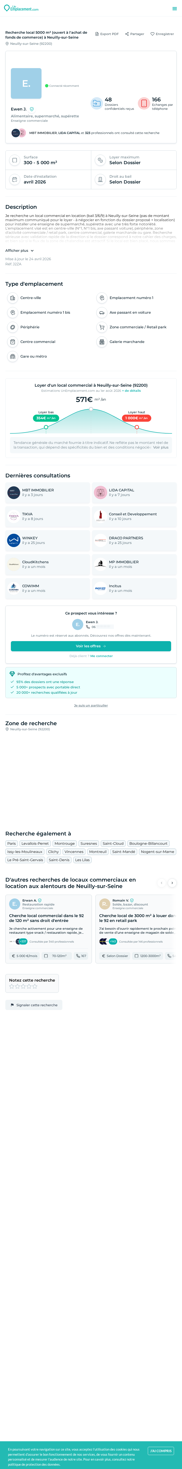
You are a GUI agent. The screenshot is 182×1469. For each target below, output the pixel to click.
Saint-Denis (59, 860)
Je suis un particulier (91, 705)
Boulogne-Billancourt (148, 843)
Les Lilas (82, 860)
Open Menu (174, 8)
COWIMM (30, 586)
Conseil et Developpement (133, 514)
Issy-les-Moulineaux (24, 852)
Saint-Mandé (123, 852)
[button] (48, 929)
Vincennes (74, 852)
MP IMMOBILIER (124, 562)
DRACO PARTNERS (126, 538)
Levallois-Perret (35, 843)
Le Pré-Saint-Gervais (25, 860)
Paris (11, 843)
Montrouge (65, 843)
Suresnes (89, 843)
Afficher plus (16, 250)
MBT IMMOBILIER (43, 133)
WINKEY (30, 538)
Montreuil (98, 852)
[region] (91, 71)
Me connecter (101, 656)
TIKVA (27, 514)
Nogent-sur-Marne (157, 852)
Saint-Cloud (113, 843)
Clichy (53, 852)
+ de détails (131, 391)
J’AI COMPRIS (161, 1451)
